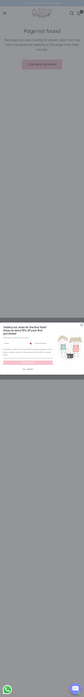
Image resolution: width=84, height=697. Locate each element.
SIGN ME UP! (28, 362)
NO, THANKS (28, 369)
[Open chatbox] (75, 688)
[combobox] (31, 343)
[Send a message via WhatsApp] (7, 689)
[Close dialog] (81, 325)
